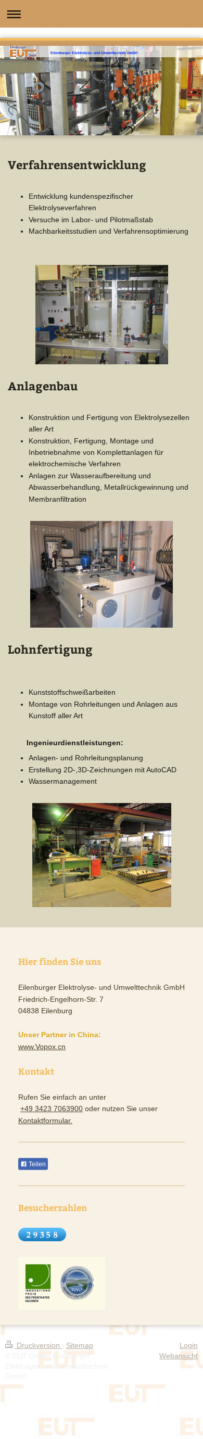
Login (189, 1345)
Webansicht (178, 1356)
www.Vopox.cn (42, 1046)
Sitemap (79, 1345)
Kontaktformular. (45, 1120)
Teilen (36, 1164)
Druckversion (38, 1345)
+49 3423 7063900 (51, 1108)
